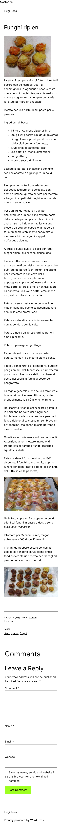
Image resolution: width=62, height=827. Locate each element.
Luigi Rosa (10, 11)
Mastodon (6, 2)
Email (9, 741)
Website (10, 757)
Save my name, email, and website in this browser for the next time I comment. (32, 777)
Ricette (33, 617)
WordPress (37, 820)
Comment (12, 688)
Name (9, 726)
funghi (23, 633)
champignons (11, 633)
